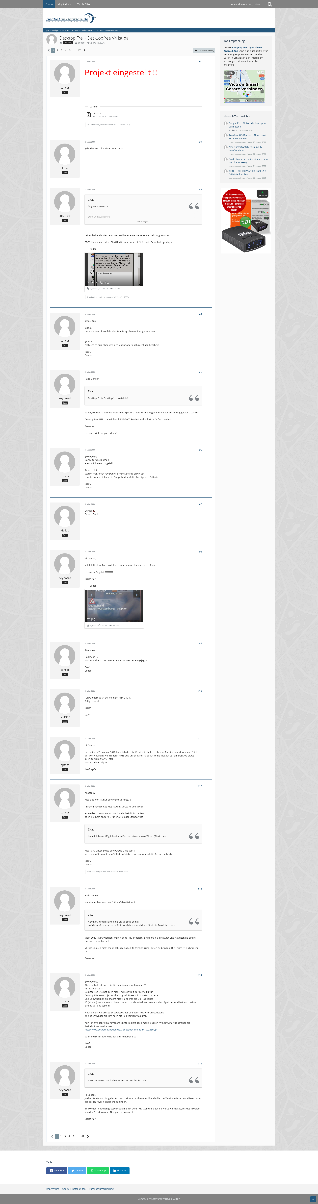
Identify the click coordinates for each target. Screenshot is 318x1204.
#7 (200, 504)
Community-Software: (159, 1198)
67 (79, 50)
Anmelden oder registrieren (246, 4)
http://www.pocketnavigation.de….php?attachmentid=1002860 (119, 1029)
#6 (200, 449)
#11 (200, 738)
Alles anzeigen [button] (142, 221)
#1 (200, 61)
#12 (200, 786)
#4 (200, 314)
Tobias (232, 130)
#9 (200, 643)
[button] (56, 1170)
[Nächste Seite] (84, 50)
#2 (200, 141)
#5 (200, 372)
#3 (200, 189)
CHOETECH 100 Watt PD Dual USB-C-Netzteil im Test (248, 172)
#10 (200, 690)
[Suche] (270, 4)
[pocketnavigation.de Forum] (159, 18)
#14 (200, 975)
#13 (200, 888)
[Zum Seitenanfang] (313, 1199)
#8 (200, 551)
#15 (200, 1063)
